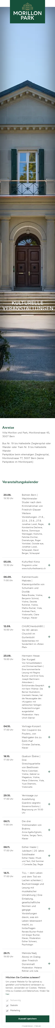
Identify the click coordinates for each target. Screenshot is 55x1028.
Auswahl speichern (27, 1019)
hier (7, 994)
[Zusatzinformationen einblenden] (49, 524)
